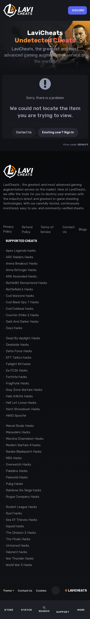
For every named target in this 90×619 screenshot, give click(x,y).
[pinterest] (24, 217)
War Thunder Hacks (20, 558)
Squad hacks (15, 526)
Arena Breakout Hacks (22, 263)
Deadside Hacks (17, 345)
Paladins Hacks (17, 471)
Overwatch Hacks (18, 464)
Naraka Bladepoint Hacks (24, 451)
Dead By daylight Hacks (23, 338)
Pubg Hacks (14, 484)
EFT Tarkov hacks (18, 357)
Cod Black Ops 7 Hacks (22, 302)
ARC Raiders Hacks (19, 257)
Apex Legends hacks (21, 251)
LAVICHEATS (76, 590)
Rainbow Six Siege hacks (23, 490)
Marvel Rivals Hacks (20, 426)
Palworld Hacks (17, 477)
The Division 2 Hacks (21, 533)
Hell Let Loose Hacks (21, 403)
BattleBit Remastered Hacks (26, 283)
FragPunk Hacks (17, 383)
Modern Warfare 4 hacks (23, 445)
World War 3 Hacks (19, 565)
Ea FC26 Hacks (17, 370)
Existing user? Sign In (58, 132)
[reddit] (5, 217)
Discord (78, 10)
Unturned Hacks (17, 545)
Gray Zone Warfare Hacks (24, 390)
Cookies (41, 590)
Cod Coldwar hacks (19, 309)
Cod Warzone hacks (20, 296)
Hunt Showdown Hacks (23, 409)
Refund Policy (27, 229)
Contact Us (24, 132)
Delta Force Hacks (19, 351)
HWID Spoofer (16, 415)
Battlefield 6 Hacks (19, 289)
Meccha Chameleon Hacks (25, 439)
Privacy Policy (8, 229)
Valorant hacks (16, 552)
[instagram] (15, 217)
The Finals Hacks (18, 539)
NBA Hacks (14, 458)
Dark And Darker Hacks (22, 321)
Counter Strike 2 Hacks (22, 315)
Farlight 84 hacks (18, 364)
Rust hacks (14, 513)
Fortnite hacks (16, 377)
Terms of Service (47, 229)
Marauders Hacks (18, 432)
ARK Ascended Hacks (21, 276)
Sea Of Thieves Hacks (21, 520)
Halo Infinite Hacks (19, 396)
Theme (8, 590)
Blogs (83, 229)
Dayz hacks (14, 328)
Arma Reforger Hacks (21, 270)
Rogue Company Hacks (22, 497)
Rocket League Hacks (21, 507)
